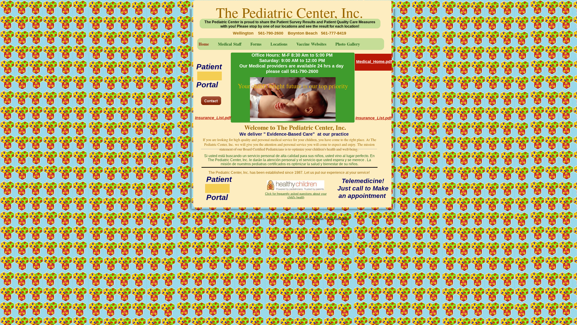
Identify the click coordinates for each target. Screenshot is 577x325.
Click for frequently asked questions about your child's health (296, 195)
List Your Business (339, 218)
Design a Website (314, 218)
